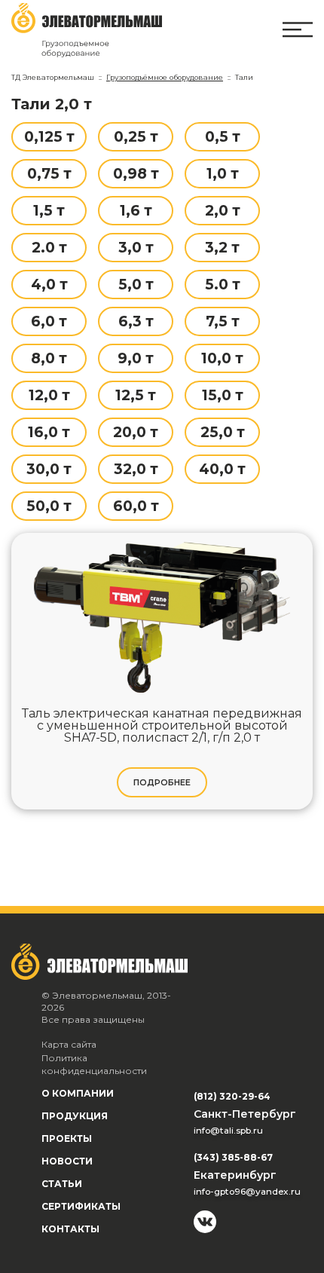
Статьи (61, 1183)
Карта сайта (68, 1044)
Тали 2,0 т (51, 104)
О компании (77, 1093)
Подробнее (162, 782)
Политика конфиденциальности (94, 1064)
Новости (67, 1161)
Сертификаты (81, 1206)
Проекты (66, 1138)
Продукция (74, 1116)
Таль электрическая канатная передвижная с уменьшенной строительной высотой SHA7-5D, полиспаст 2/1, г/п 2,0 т (162, 726)
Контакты (70, 1229)
